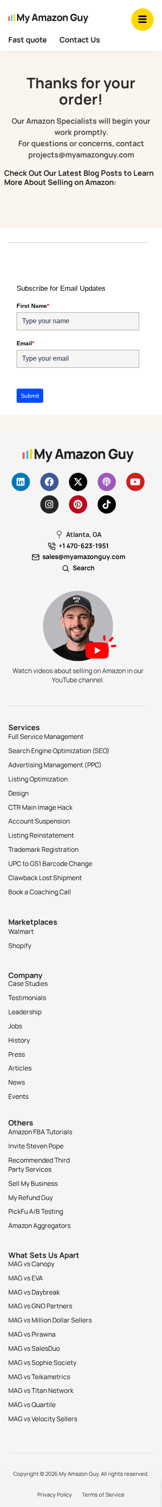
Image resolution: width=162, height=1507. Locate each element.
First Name (33, 305)
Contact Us (79, 40)
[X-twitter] (78, 482)
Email (25, 343)
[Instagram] (49, 504)
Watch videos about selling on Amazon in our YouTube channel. (78, 675)
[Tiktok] (107, 504)
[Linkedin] (21, 482)
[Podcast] (107, 482)
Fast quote (27, 40)
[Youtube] (135, 482)
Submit (30, 395)
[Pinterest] (78, 504)
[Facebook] (49, 482)
